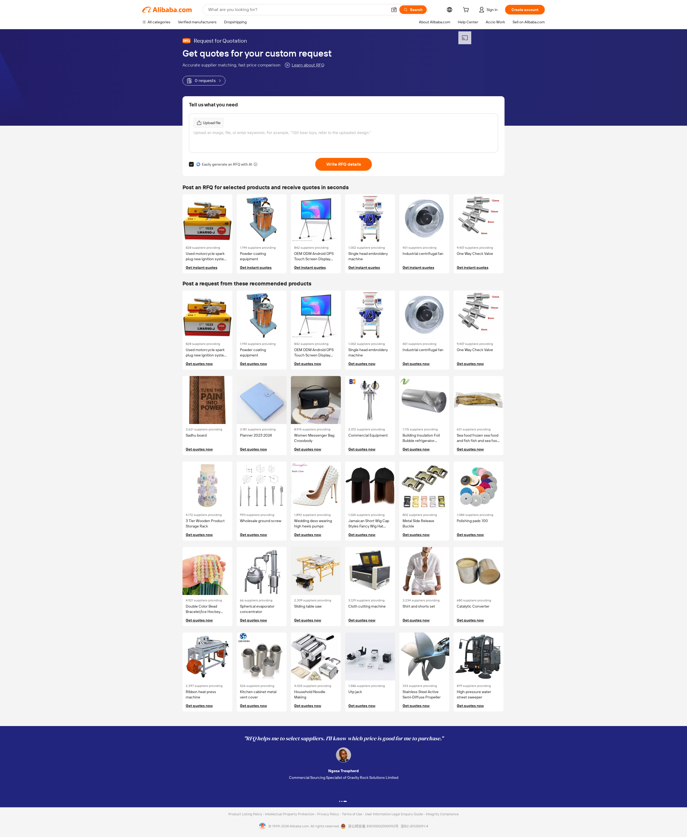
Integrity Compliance (442, 814)
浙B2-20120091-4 (414, 826)
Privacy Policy (328, 814)
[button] (394, 9)
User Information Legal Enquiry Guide (394, 814)
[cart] (467, 10)
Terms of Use (352, 814)
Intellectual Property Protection (290, 814)
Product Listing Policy (245, 814)
